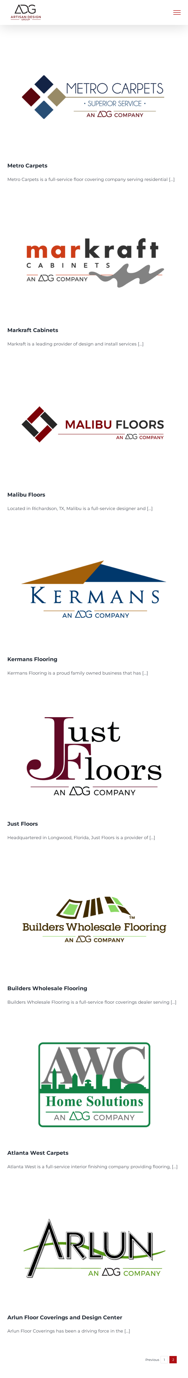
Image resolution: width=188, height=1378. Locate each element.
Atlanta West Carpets (38, 1153)
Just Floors (22, 824)
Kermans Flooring (32, 659)
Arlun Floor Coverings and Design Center (64, 1317)
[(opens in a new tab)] (94, 97)
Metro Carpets (27, 165)
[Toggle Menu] (177, 12)
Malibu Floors (26, 494)
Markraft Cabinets (32, 330)
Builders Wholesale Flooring (47, 988)
